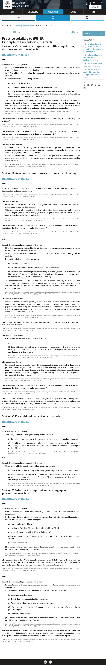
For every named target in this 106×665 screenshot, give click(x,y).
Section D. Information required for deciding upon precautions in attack (92, 73)
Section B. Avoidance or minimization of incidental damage (92, 57)
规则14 (16, 32)
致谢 (90, 3)
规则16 (74, 32)
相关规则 (87, 33)
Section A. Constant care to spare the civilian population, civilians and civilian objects (93, 48)
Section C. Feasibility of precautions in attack (92, 65)
